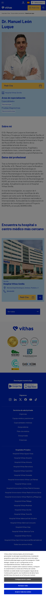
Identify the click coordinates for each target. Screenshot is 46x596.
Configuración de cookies (23, 579)
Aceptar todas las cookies (23, 592)
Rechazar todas (23, 585)
